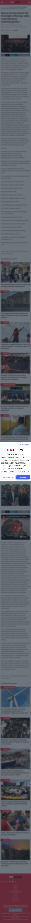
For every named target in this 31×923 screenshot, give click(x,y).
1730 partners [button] (11, 457)
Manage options (8, 477)
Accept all (23, 477)
